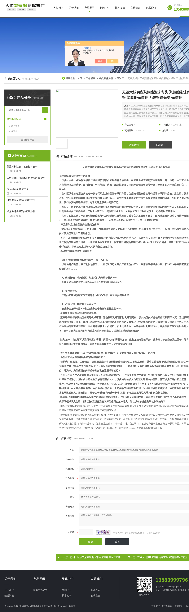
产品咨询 (134, 144)
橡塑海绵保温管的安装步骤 (21, 211)
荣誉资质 (9, 595)
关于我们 (74, 7)
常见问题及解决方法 (17, 189)
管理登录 (179, 606)
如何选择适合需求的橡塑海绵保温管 (26, 178)
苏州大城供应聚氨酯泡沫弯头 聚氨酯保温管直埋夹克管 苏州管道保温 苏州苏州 (111, 557)
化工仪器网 (167, 606)
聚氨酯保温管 (106, 78)
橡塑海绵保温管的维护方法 (21, 200)
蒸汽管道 (15, 126)
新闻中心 (105, 7)
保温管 (120, 78)
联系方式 (95, 590)
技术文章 (120, 7)
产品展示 (89, 7)
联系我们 (151, 7)
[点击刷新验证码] (103, 532)
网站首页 (59, 7)
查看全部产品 (27, 139)
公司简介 (9, 590)
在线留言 (135, 7)
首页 (79, 78)
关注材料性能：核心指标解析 (22, 166)
